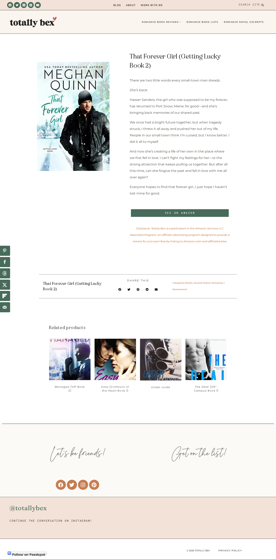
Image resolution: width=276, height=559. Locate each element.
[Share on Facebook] (5, 262)
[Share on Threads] (5, 273)
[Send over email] (5, 307)
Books (189, 283)
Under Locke (160, 387)
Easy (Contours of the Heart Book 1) (115, 389)
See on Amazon (180, 213)
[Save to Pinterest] (5, 251)
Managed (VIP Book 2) (70, 389)
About (131, 5)
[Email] (38, 5)
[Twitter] (17, 5)
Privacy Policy (230, 550)
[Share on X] (5, 285)
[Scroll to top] (266, 533)
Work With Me (152, 5)
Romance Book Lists (202, 22)
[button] (119, 289)
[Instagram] (24, 5)
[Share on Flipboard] (5, 296)
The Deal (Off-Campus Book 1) (206, 389)
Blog (117, 5)
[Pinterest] (31, 5)
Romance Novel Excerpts (244, 22)
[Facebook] (10, 5)
